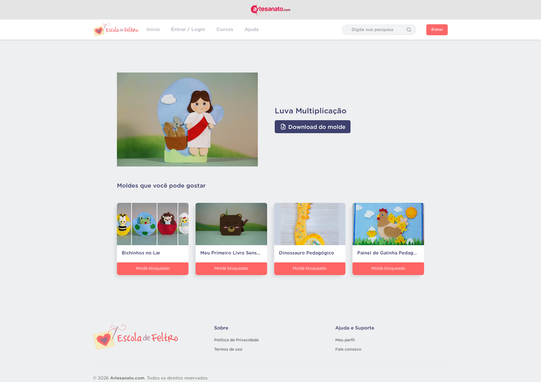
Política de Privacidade (236, 340)
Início (153, 29)
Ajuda (252, 29)
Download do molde (316, 127)
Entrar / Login (188, 29)
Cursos (224, 29)
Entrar (437, 30)
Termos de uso (228, 350)
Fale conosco (348, 350)
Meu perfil (345, 340)
